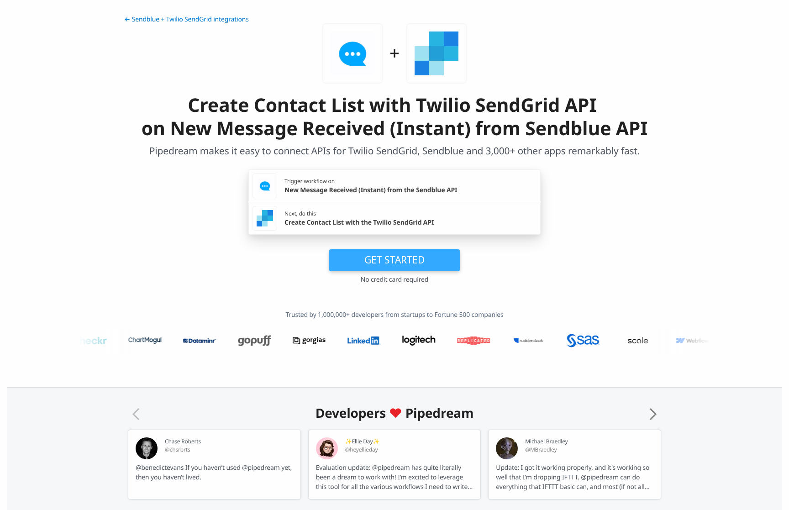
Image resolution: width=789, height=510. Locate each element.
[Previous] (136, 414)
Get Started (394, 259)
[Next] (653, 414)
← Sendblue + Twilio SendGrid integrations (186, 19)
